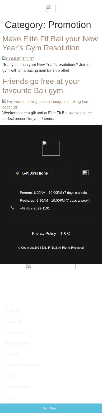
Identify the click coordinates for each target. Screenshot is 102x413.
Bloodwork (14, 332)
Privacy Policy (44, 234)
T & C (65, 234)
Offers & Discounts (22, 365)
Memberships (17, 343)
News (10, 376)
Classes (12, 354)
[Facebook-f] (66, 173)
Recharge (13, 321)
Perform (12, 311)
